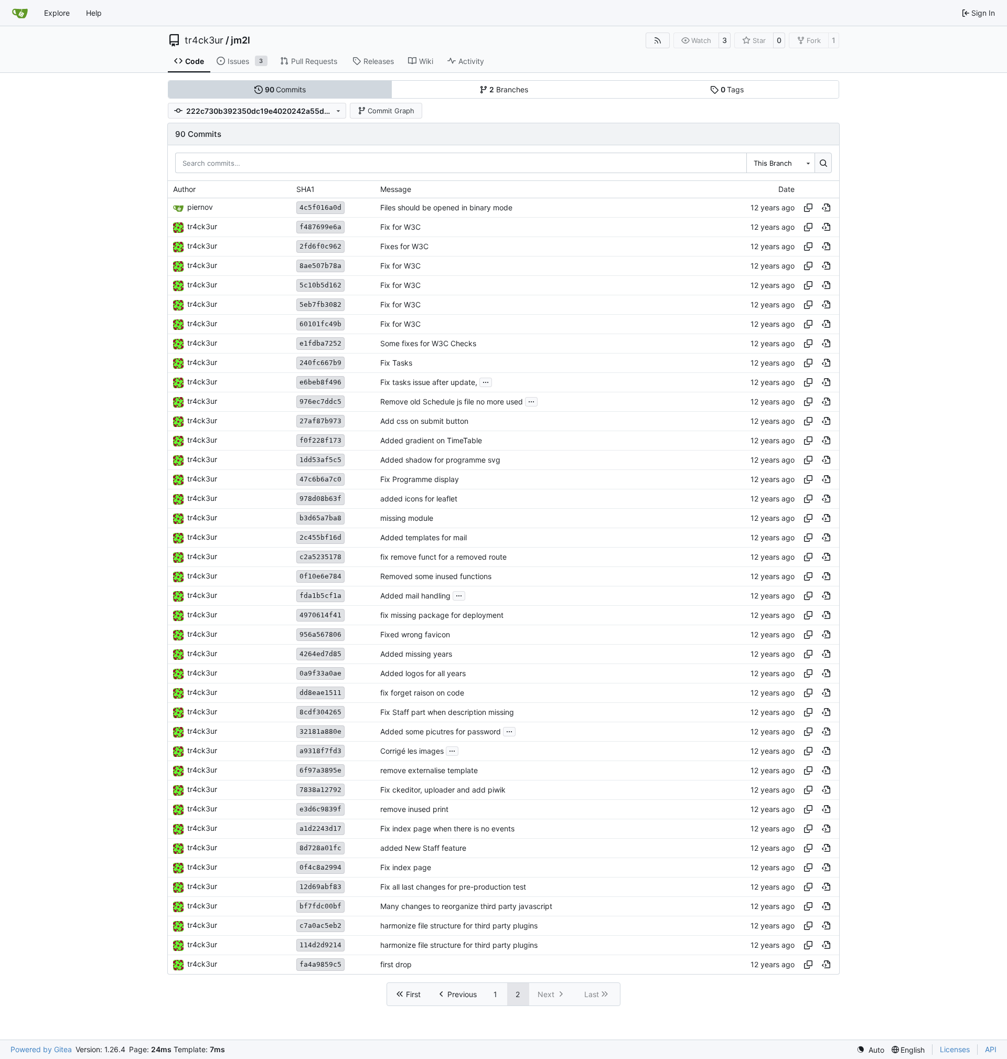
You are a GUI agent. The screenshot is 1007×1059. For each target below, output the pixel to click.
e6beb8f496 (320, 382)
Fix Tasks (396, 362)
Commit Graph (391, 110)
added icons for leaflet (418, 498)
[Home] (20, 13)
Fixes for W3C (404, 246)
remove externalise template (429, 770)
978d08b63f (320, 498)
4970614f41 (320, 615)
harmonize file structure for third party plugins (459, 925)
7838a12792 (320, 790)
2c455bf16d (320, 537)
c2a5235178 (320, 557)
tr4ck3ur (204, 40)
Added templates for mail (423, 537)
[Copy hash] (808, 208)
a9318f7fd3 (320, 751)
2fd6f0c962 (320, 246)
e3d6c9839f (320, 809)
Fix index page (405, 867)
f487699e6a (320, 227)
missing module (406, 518)
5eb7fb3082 (320, 304)
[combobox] (780, 163)
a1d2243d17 (320, 828)
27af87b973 (320, 421)
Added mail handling (415, 595)
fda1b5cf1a (320, 596)
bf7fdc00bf (320, 906)
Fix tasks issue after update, (428, 382)
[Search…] (823, 163)
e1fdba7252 (320, 343)
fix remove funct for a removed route (443, 556)
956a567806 (320, 634)
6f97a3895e (320, 770)
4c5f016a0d (320, 207)
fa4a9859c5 (320, 964)
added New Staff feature (423, 847)
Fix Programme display (419, 479)
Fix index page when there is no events (447, 828)
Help (94, 12)
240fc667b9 (320, 363)
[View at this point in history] (826, 208)
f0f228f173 (320, 440)
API (991, 1049)
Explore (57, 12)
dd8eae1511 (320, 693)
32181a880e (320, 731)
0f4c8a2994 (320, 867)
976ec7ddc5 (320, 401)
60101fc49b (320, 324)
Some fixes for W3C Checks (428, 343)
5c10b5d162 (320, 285)
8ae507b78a (320, 266)
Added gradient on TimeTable (431, 440)
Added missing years (416, 653)
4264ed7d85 (320, 654)
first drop (396, 964)
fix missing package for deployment (442, 615)
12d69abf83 (320, 887)
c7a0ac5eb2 (320, 925)
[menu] (870, 1049)
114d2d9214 (320, 945)
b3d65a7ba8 (320, 518)
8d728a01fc (320, 848)
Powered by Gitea (41, 1049)
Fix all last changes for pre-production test (453, 886)
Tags (732, 89)
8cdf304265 (320, 712)
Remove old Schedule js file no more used (451, 401)
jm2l (240, 40)
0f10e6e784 (320, 576)
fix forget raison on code (422, 692)
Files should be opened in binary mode (446, 207)
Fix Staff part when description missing (447, 712)
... (486, 381)
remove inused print (414, 809)
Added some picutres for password (440, 731)
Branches (508, 89)
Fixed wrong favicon (415, 634)
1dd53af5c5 (320, 460)
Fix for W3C (400, 226)
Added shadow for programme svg (440, 459)
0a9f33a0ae (320, 673)
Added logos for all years (423, 673)
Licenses (955, 1049)
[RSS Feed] (658, 40)
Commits (285, 89)
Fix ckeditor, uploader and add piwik (443, 789)
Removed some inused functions (435, 576)
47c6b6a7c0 (320, 479)
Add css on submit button (424, 420)
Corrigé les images (412, 750)
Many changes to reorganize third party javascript (466, 906)
